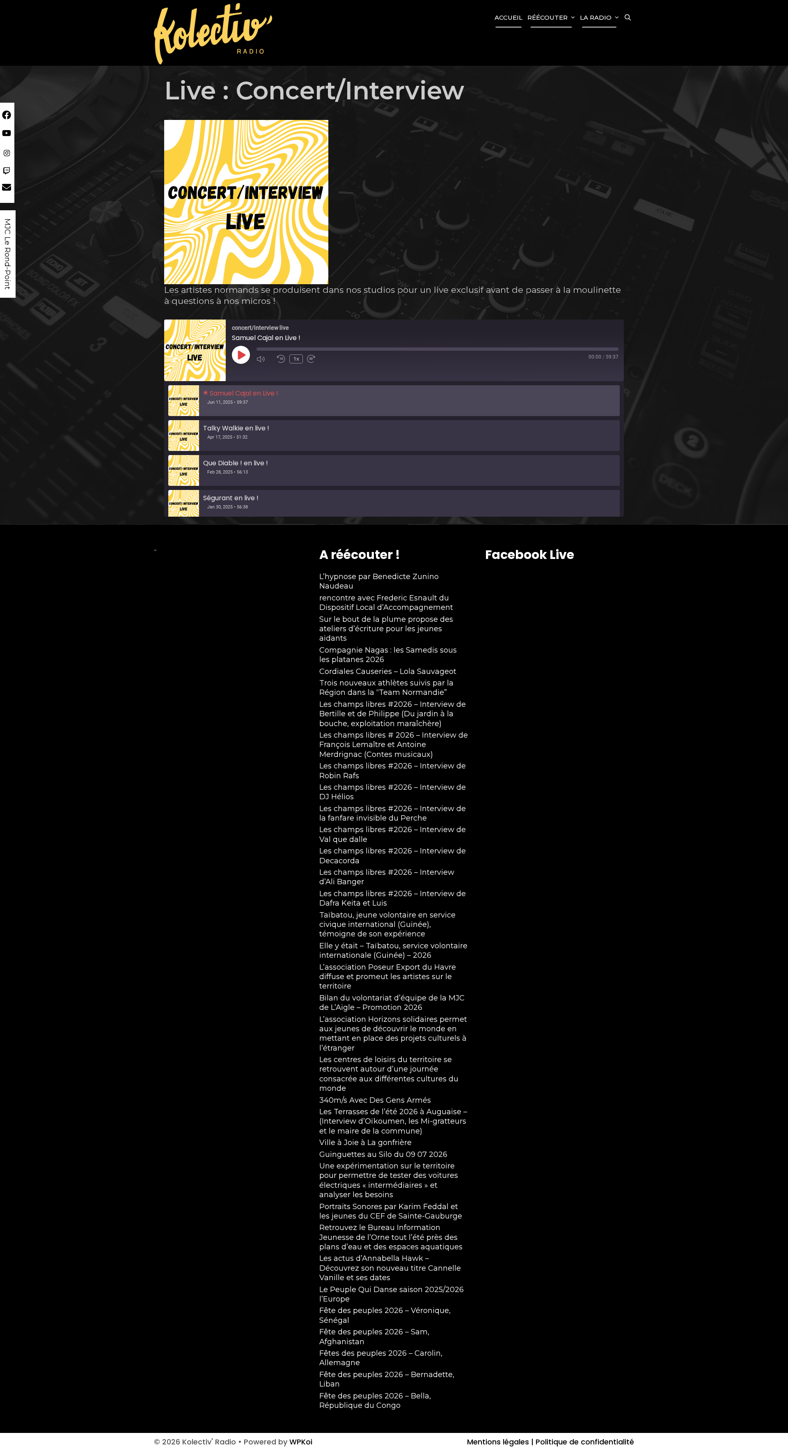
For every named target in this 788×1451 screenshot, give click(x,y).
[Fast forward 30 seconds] (315, 359)
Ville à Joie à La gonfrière (365, 1142)
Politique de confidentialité (584, 1442)
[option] (394, 400)
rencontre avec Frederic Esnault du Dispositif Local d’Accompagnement (386, 602)
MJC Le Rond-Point (7, 254)
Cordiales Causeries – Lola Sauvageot (387, 671)
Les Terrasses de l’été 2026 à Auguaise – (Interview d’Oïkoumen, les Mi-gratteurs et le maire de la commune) (393, 1121)
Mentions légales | (500, 1442)
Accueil (508, 17)
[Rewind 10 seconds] (281, 359)
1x (296, 358)
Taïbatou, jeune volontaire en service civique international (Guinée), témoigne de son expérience (387, 925)
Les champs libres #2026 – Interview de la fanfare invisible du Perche (392, 813)
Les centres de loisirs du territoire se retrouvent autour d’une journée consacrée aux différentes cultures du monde (388, 1074)
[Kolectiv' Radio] (214, 33)
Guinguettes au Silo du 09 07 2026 (383, 1154)
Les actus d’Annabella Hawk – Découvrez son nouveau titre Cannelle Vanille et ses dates (390, 1268)
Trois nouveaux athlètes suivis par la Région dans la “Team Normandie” (386, 687)
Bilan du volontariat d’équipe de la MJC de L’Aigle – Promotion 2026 (392, 1002)
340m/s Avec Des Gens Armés (375, 1100)
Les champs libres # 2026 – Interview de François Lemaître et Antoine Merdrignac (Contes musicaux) (393, 745)
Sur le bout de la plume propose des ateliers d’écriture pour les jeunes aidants (386, 629)
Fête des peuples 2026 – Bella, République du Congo (375, 1400)
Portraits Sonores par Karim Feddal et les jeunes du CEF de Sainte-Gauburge (390, 1211)
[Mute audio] (265, 359)
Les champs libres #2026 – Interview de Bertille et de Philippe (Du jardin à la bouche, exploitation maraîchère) (392, 714)
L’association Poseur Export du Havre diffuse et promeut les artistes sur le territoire (387, 977)
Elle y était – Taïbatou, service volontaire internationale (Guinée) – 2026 (393, 950)
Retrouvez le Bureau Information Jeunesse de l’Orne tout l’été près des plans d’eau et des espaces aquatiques (391, 1237)
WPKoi (300, 1442)
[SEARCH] (627, 17)
